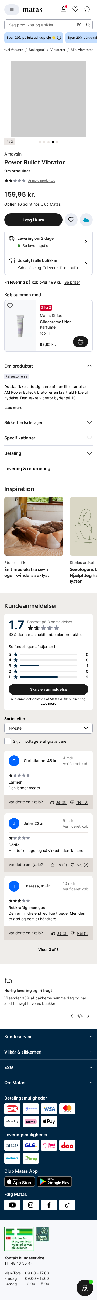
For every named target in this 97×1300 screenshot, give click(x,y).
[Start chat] (85, 1288)
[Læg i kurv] (80, 341)
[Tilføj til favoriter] (71, 219)
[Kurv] (87, 9)
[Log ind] (63, 9)
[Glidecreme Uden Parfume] (48, 325)
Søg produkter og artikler (31, 25)
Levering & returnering (27, 468)
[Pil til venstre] (72, 1016)
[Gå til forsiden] (32, 9)
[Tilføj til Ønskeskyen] (86, 219)
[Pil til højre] (88, 1016)
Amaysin (13, 154)
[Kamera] (79, 24)
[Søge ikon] (88, 24)
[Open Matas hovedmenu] (11, 9)
